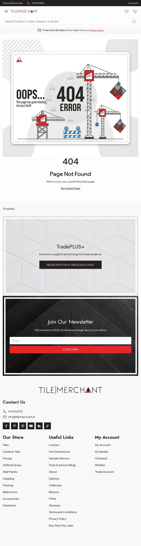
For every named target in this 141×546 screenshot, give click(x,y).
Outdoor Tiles (11, 451)
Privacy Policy (58, 518)
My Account (102, 445)
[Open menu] (6, 11)
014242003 (15, 411)
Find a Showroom (13, 3)
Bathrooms (10, 492)
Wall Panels (10, 471)
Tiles (6, 445)
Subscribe (70, 349)
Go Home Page (70, 188)
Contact (54, 445)
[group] (70, 30)
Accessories (11, 498)
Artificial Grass (12, 465)
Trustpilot (9, 208)
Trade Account (104, 471)
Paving (7, 458)
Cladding (8, 478)
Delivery (54, 478)
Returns (54, 492)
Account (133, 3)
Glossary (55, 505)
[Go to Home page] (24, 11)
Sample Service (59, 458)
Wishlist (100, 465)
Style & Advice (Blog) (62, 465)
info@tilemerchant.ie (21, 417)
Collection (55, 485)
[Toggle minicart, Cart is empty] (134, 11)
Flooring (8, 485)
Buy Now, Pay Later (61, 525)
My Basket (101, 451)
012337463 (38, 3)
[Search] (134, 21)
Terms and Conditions (63, 512)
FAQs (52, 498)
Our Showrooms (59, 451)
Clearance (9, 505)
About (53, 471)
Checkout (101, 458)
